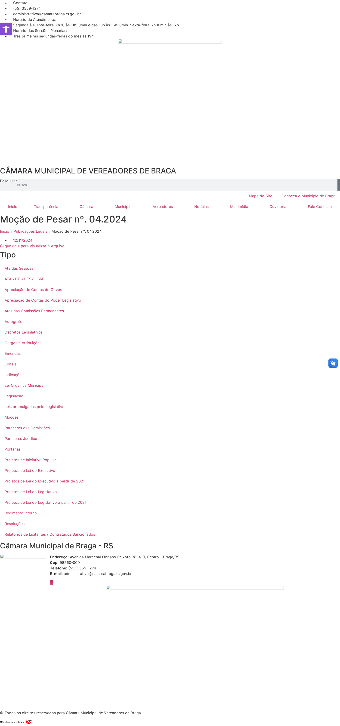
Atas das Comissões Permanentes (34, 311)
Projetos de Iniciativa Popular (30, 459)
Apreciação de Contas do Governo (35, 289)
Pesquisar (8, 181)
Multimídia (239, 206)
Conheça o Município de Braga (308, 196)
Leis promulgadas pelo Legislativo (35, 406)
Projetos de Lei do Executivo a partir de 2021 (45, 481)
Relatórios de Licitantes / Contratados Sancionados (50, 534)
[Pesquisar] (338, 185)
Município (123, 206)
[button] (6, 29)
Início (12, 206)
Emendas (13, 353)
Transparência (46, 206)
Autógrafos (14, 321)
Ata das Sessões (19, 268)
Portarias (13, 449)
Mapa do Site (260, 196)
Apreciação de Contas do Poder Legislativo (43, 300)
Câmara (86, 206)
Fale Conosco (320, 206)
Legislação (14, 396)
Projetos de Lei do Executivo (30, 470)
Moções (12, 417)
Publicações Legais (30, 231)
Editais (10, 364)
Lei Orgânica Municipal (24, 385)
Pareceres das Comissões (27, 428)
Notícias (201, 206)
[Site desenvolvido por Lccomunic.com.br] (16, 723)
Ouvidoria (277, 206)
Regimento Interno (21, 513)
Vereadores (163, 206)
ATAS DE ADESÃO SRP (24, 279)
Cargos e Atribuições (23, 342)
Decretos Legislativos (24, 332)
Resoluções (15, 523)
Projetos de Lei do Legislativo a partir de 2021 (45, 502)
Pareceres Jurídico (21, 438)
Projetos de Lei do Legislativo (31, 491)
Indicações (14, 374)
